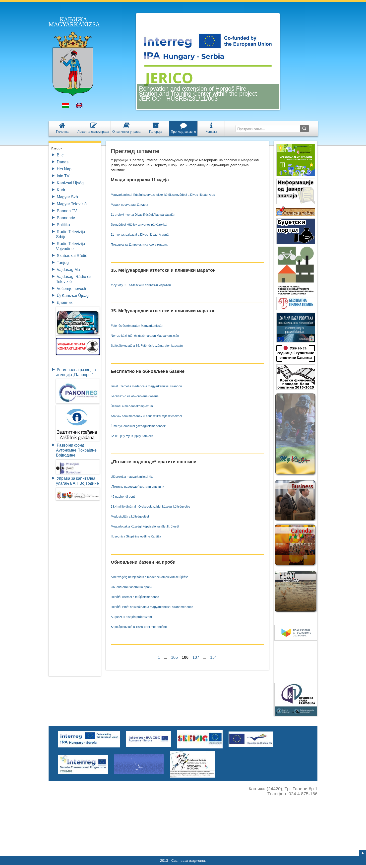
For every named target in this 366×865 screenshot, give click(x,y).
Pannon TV (67, 211)
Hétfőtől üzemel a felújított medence (135, 597)
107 (195, 657)
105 (174, 657)
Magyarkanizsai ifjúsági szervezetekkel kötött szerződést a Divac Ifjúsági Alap (163, 195)
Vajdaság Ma (68, 269)
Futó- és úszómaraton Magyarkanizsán (137, 326)
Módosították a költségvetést (130, 516)
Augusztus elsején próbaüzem (131, 617)
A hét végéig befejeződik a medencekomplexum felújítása (149, 577)
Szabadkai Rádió (72, 256)
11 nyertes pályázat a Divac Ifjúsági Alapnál (140, 234)
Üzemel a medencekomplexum (132, 406)
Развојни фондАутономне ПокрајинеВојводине (76, 450)
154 (213, 657)
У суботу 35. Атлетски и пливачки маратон (141, 285)
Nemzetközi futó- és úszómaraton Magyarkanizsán (145, 335)
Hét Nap (64, 169)
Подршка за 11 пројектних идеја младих (139, 244)
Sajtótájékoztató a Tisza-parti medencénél (139, 627)
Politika (63, 225)
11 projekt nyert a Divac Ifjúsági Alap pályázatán (143, 214)
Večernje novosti (71, 288)
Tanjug (63, 263)
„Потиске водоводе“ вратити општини (137, 486)
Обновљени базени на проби (131, 587)
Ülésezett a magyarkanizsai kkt (132, 476)
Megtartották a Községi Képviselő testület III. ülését (145, 526)
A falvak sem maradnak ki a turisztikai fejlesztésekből (146, 416)
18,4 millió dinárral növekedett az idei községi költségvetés (150, 506)
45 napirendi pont (123, 496)
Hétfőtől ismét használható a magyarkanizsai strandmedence (152, 607)
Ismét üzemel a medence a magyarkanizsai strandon (146, 386)
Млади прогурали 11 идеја (129, 204)
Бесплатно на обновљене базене (135, 396)
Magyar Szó (67, 197)
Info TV (63, 176)
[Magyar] (65, 107)
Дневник (64, 302)
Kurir (61, 190)
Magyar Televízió (72, 204)
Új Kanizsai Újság (73, 295)
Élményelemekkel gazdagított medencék (138, 426)
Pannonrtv (66, 218)
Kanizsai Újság (70, 183)
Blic (60, 155)
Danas (62, 162)
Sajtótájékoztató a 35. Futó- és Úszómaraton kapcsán (147, 345)
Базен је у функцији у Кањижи (132, 436)
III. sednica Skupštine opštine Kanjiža (136, 536)
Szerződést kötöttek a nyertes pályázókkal (139, 224)
